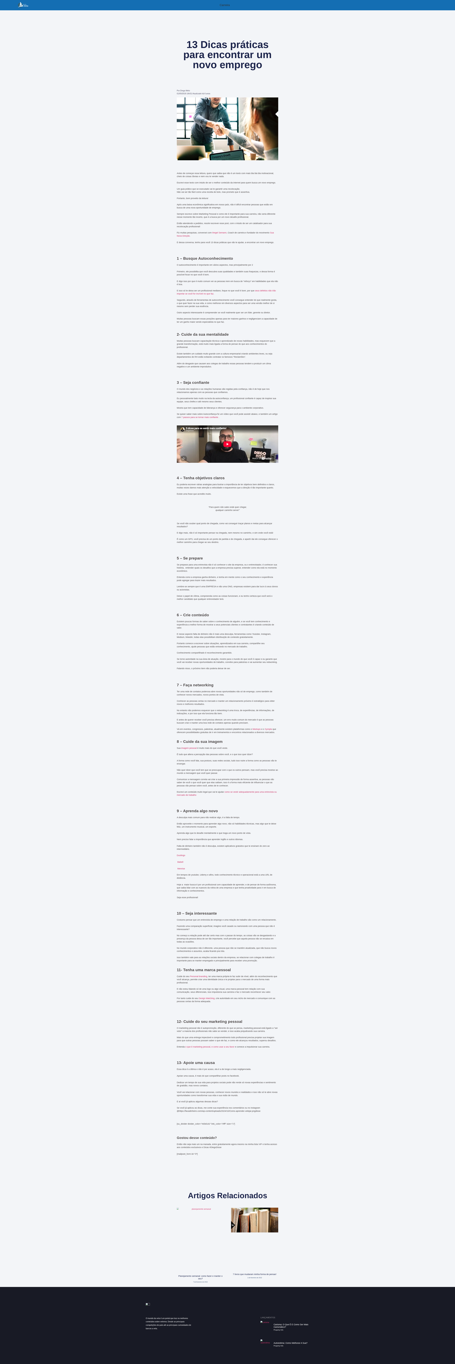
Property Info (278, 1330)
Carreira (225, 5)
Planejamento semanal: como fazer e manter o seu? (200, 1277)
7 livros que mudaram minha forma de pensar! (254, 1274)
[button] (15, 5)
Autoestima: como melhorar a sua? (290, 1343)
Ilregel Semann (219, 233)
